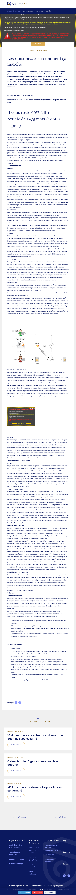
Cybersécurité (17, 840)
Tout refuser (37, 892)
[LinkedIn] (19, 702)
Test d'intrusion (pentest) (15, 853)
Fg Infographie (58, 886)
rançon (50, 84)
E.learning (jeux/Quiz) (33, 858)
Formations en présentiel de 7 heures (34, 850)
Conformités (52, 840)
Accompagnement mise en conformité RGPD (52, 847)
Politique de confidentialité (31, 886)
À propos (66, 852)
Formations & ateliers (35, 842)
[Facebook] (16, 702)
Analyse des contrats (49, 860)
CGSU (44, 886)
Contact (66, 864)
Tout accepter (24, 892)
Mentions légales (15, 886)
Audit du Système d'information (16, 846)
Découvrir (16, 744)
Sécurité (18, 11)
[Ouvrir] (67, 4)
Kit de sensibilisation (34, 865)
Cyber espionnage (16, 864)
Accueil (9, 11)
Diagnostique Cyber (16, 859)
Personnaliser (50, 892)
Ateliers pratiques (32, 872)
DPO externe (49, 855)
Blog (64, 841)
